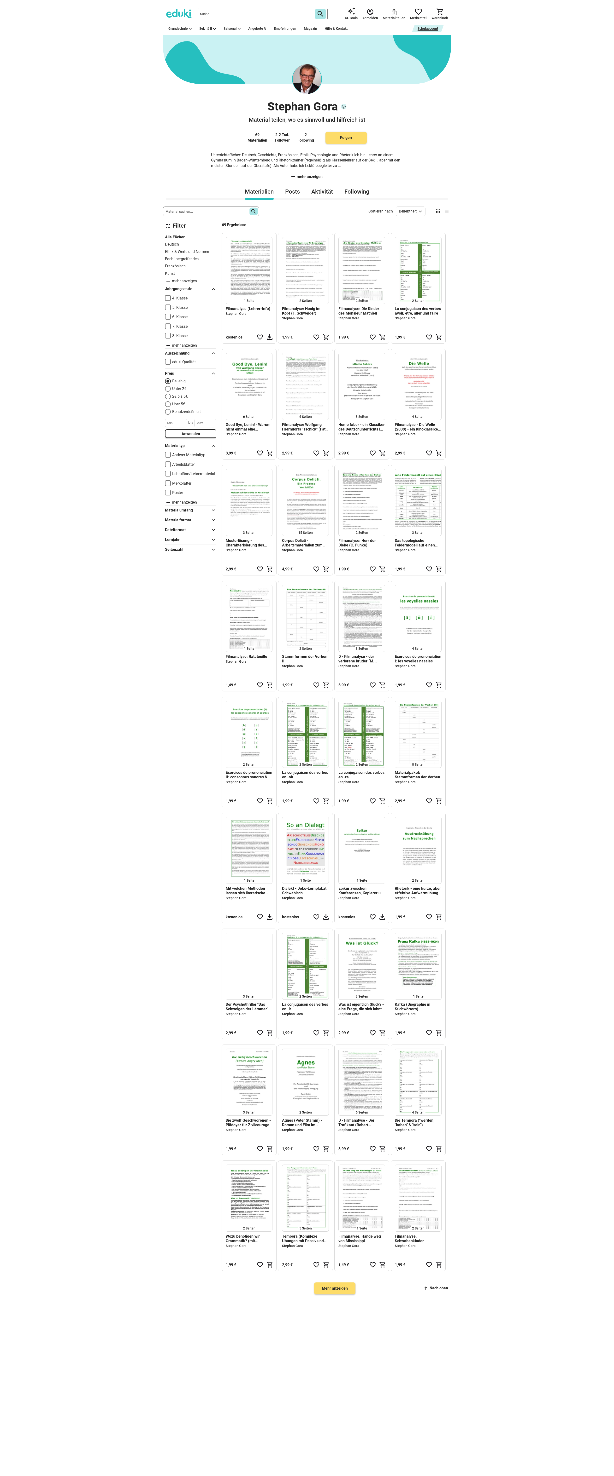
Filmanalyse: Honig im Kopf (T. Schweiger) (301, 311)
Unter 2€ (179, 388)
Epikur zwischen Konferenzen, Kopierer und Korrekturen (361, 890)
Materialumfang (179, 510)
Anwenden (191, 433)
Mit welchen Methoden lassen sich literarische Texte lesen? (245, 890)
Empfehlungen (285, 28)
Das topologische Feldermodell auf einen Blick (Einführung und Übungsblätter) (415, 542)
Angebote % (257, 28)
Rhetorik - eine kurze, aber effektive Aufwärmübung (418, 890)
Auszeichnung (177, 353)
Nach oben (439, 1288)
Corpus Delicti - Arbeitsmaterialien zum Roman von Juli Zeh (302, 542)
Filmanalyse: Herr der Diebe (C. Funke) (357, 542)
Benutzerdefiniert (186, 411)
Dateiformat (175, 530)
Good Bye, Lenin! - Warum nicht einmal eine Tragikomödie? (248, 426)
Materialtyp (175, 445)
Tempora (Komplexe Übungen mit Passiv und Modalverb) (303, 1238)
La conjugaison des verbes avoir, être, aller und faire (418, 311)
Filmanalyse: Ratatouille (246, 656)
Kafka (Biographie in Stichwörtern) (412, 1006)
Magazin (310, 28)
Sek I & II (205, 28)
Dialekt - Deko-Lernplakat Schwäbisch (304, 890)
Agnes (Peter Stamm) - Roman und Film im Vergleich (302, 1122)
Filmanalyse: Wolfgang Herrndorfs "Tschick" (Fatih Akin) (305, 426)
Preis (169, 373)
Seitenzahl (174, 549)
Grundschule (178, 28)
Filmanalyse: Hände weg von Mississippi (359, 1238)
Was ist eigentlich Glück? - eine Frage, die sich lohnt (361, 1006)
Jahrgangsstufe (178, 289)
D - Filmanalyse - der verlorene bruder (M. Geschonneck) (356, 658)
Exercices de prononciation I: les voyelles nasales (418, 658)
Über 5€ (178, 404)
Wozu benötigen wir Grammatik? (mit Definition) (243, 1238)
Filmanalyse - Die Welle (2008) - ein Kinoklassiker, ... (417, 426)
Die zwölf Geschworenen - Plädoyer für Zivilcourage (248, 1122)
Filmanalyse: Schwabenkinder (409, 1238)
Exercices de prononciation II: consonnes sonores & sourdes (249, 774)
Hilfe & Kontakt (336, 28)
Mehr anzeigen (310, 176)
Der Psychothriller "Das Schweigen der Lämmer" (247, 1006)
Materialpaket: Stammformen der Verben (417, 774)
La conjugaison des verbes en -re (361, 774)
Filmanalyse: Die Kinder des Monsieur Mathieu (358, 311)
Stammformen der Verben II (304, 658)
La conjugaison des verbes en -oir (305, 774)
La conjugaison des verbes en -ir (305, 1006)
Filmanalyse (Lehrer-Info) (248, 308)
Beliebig (179, 381)
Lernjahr (172, 539)
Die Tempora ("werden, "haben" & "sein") (414, 1122)
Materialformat (178, 520)
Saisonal (230, 28)
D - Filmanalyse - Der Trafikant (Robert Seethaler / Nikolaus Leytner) (356, 1122)
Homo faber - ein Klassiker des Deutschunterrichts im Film (361, 426)
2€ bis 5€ (180, 396)
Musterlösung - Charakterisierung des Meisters (245, 542)
